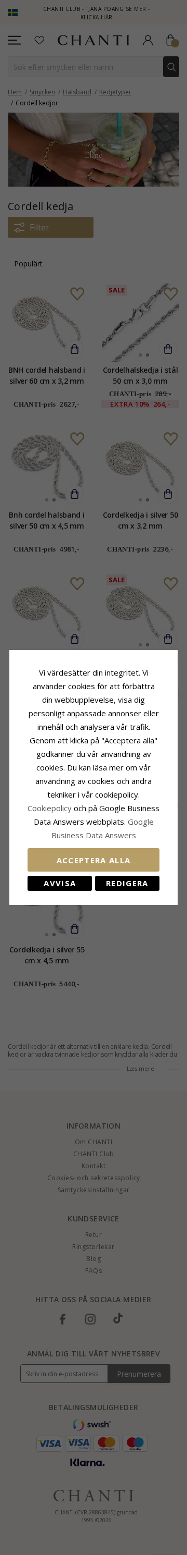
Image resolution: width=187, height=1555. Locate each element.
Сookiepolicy (51, 808)
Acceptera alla (94, 860)
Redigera (127, 883)
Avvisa (60, 883)
